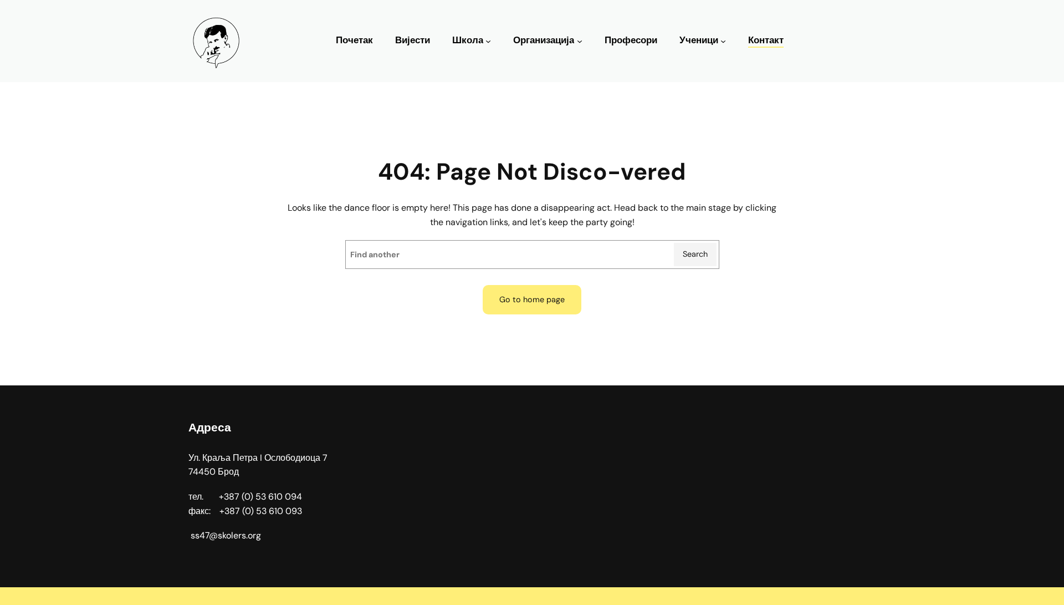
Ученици (698, 40)
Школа (467, 40)
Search (695, 254)
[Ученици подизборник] (723, 41)
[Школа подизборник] (488, 41)
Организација (543, 40)
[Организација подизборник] (579, 41)
